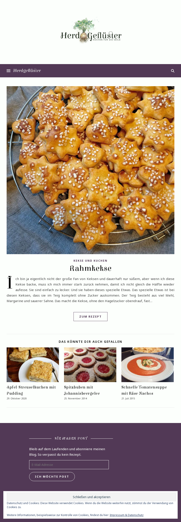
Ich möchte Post (52, 476)
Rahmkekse (90, 268)
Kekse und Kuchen (90, 261)
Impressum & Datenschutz (126, 515)
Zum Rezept (90, 316)
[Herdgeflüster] (90, 31)
